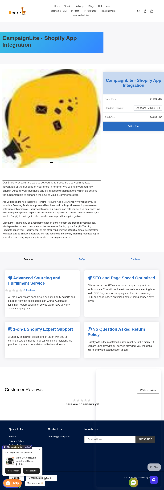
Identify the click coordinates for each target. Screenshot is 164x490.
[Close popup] (39, 449)
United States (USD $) (40, 477)
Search (12, 436)
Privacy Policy (16, 441)
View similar (13, 471)
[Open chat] (154, 480)
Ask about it (31, 471)
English (16, 477)
